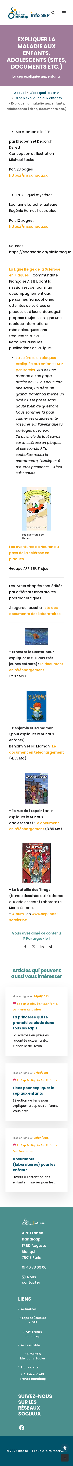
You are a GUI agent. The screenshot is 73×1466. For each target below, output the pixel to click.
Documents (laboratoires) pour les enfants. (34, 1164)
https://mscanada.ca (28, 175)
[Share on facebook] (25, 946)
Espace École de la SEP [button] (34, 1320)
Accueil (20, 93)
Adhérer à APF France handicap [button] (33, 1376)
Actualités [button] (28, 1309)
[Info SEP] (29, 13)
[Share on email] (50, 946)
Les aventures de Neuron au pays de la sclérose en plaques (34, 552)
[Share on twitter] (33, 946)
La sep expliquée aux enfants (38, 98)
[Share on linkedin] (42, 946)
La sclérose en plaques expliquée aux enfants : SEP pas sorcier (39, 363)
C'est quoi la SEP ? (44, 93)
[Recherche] (51, 12)
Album (18, 913)
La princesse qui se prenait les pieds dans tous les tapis (33, 1023)
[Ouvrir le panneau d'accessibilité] (65, 1448)
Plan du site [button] (29, 1367)
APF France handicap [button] (34, 1334)
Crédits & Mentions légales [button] (33, 1356)
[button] (63, 12)
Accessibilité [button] (30, 1345)
